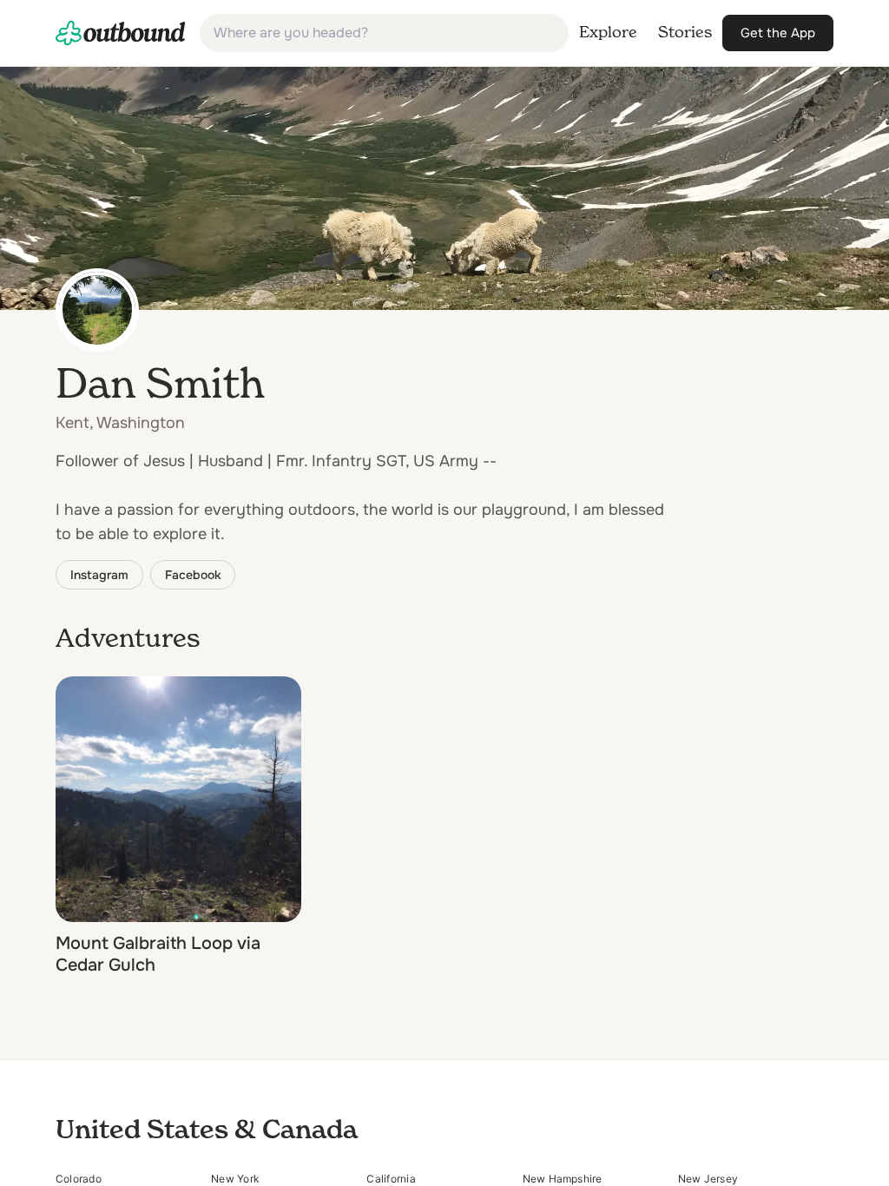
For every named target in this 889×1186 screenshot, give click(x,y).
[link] (121, 32)
